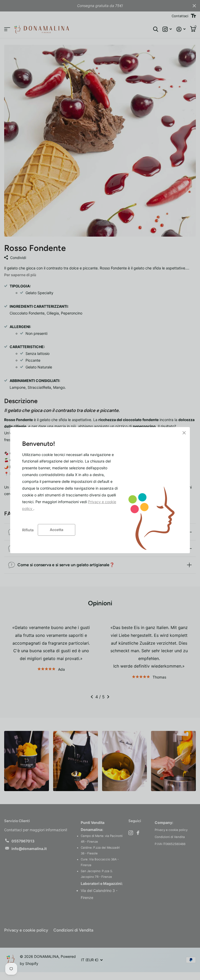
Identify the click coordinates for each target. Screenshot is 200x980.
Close (184, 433)
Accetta (56, 529)
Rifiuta (28, 529)
